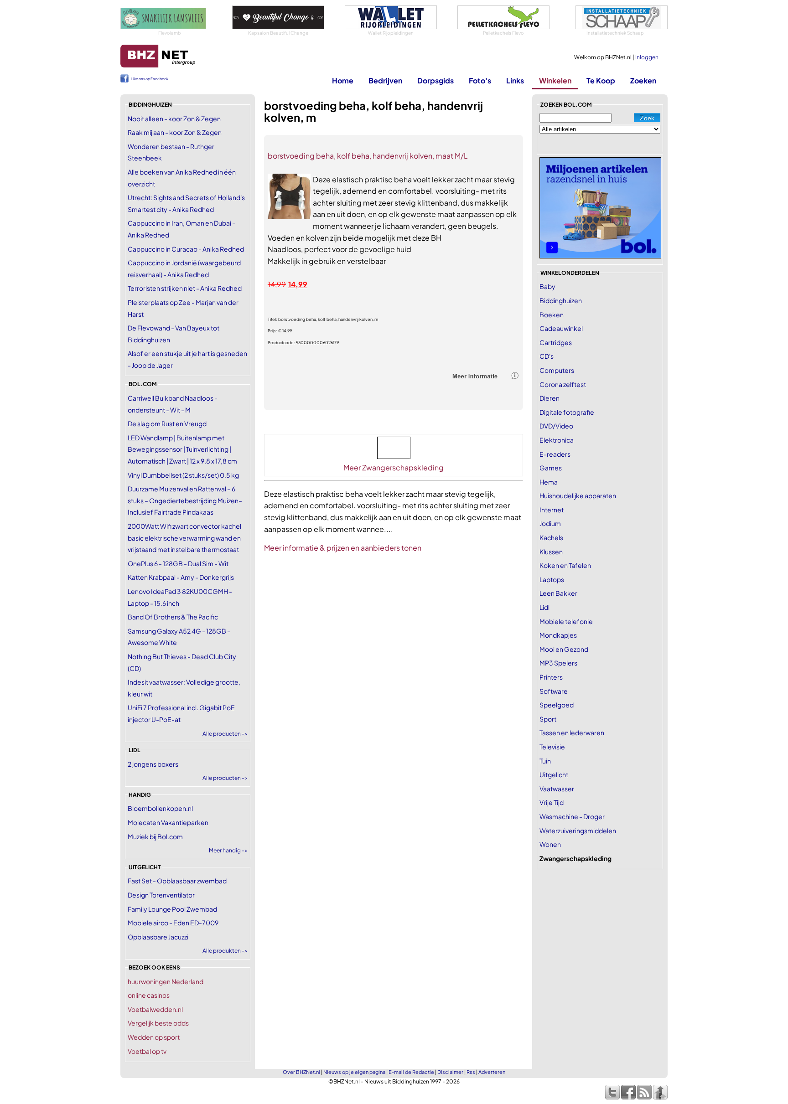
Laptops (551, 579)
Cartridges (555, 342)
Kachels (551, 537)
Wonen (550, 844)
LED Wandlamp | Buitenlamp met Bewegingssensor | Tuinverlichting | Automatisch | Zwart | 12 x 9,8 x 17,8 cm (182, 449)
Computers (556, 370)
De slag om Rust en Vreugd (167, 423)
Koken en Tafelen (565, 565)
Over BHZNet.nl (301, 1072)
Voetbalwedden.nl (155, 1009)
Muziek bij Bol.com (155, 836)
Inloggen (646, 57)
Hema (548, 482)
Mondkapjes (558, 635)
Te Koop (600, 80)
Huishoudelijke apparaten (577, 495)
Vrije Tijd (551, 802)
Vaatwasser (556, 788)
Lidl (544, 607)
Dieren (549, 398)
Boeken (551, 314)
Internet (551, 510)
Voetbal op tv (147, 1051)
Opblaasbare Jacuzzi (158, 937)
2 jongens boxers (153, 764)
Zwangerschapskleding (575, 858)
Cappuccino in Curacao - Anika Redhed (186, 249)
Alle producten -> (225, 733)
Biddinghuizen (560, 300)
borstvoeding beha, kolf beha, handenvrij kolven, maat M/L (368, 155)
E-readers (554, 454)
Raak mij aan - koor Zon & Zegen (175, 132)
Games (550, 468)
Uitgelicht (553, 774)
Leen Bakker (558, 593)
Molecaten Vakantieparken (168, 822)
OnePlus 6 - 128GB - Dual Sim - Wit (178, 563)
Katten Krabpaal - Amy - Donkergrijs (181, 577)
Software (553, 691)
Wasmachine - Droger (572, 816)
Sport (547, 719)
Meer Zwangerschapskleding (393, 467)
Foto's (480, 80)
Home (342, 80)
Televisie (552, 747)
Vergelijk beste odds (158, 1023)
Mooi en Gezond (563, 649)
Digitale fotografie (566, 412)
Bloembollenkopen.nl (160, 808)
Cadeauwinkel (561, 328)
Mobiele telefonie (566, 621)
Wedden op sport (154, 1037)
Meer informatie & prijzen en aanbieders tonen (342, 547)
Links (515, 80)
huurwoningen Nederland (165, 981)
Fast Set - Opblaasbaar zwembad (177, 881)
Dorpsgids (435, 80)
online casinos (149, 995)
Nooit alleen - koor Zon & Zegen (174, 118)
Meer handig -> (228, 850)
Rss (471, 1072)
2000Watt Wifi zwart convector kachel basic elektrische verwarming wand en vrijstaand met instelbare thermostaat (184, 537)
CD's (546, 356)
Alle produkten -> (225, 950)
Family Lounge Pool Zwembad (172, 909)
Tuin (545, 761)
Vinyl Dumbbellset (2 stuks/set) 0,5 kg (183, 475)
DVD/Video (556, 426)
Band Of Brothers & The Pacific (173, 617)
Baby (547, 286)
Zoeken (643, 80)
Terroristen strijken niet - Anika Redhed (185, 288)
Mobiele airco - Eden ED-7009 (173, 922)
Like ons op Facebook (149, 79)
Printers (551, 677)
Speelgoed (556, 705)
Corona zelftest (562, 384)
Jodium (550, 523)
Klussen (551, 551)
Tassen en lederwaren (571, 732)
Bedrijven (385, 80)
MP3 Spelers (558, 663)
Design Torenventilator (161, 895)
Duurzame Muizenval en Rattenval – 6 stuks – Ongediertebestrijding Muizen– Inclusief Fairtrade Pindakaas (185, 500)
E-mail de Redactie (411, 1072)
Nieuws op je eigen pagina (354, 1072)
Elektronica (556, 440)
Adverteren (491, 1072)
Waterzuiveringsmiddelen (577, 830)
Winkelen (555, 80)
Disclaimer (450, 1072)
